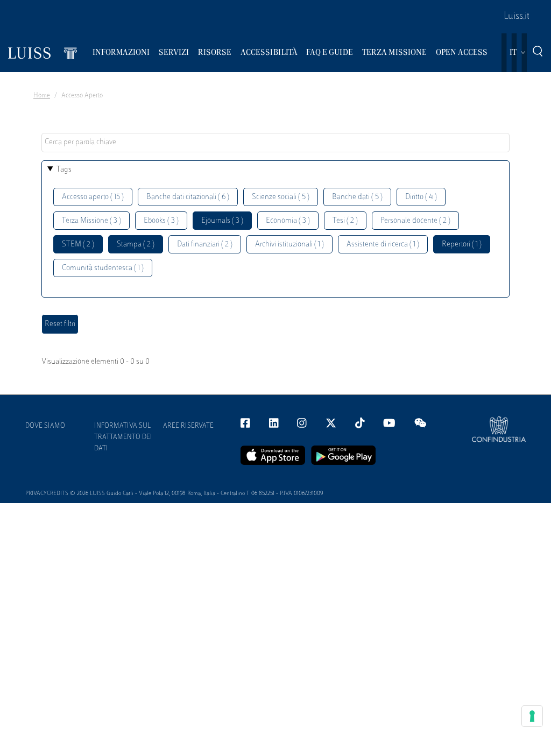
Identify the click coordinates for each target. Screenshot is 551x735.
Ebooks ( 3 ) (161, 221)
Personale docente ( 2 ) (415, 221)
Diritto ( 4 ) (421, 197)
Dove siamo (45, 426)
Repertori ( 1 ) (462, 245)
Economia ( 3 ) (288, 221)
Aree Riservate (188, 426)
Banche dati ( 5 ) (357, 197)
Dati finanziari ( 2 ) (204, 245)
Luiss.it (516, 17)
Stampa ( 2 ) (135, 245)
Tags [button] (64, 170)
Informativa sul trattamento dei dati (123, 437)
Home (41, 96)
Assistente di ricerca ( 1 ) (383, 245)
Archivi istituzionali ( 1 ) (289, 245)
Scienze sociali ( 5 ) (280, 197)
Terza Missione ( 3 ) (91, 221)
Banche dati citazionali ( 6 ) (187, 197)
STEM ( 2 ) (78, 245)
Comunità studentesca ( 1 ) (103, 268)
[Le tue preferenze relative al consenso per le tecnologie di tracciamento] (532, 716)
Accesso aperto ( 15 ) (93, 197)
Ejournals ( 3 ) (222, 221)
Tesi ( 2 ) (345, 221)
